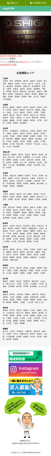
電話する (14, 3)
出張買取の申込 (39, 3)
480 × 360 (17, 56)
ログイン (26, 62)
